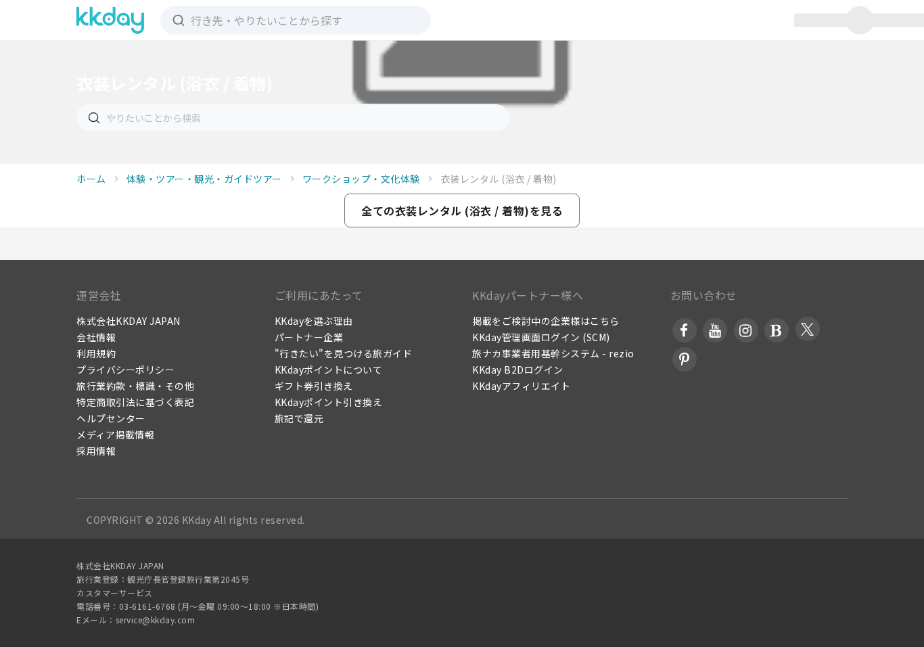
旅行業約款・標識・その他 (135, 386)
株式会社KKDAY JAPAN (128, 321)
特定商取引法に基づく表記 (135, 402)
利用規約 (96, 353)
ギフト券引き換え (314, 386)
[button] (462, 210)
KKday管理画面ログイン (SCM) (541, 337)
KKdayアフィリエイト (521, 386)
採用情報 (96, 451)
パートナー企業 (309, 337)
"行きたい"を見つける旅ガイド (344, 353)
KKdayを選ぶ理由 (314, 321)
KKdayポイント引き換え (329, 402)
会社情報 (96, 337)
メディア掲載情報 (115, 434)
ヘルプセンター (110, 418)
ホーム (91, 178)
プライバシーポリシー (125, 369)
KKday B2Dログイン (517, 369)
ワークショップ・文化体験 (361, 178)
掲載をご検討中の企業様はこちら (546, 321)
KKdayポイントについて (329, 369)
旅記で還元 (299, 418)
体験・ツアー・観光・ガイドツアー (204, 178)
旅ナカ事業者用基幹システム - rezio (553, 353)
